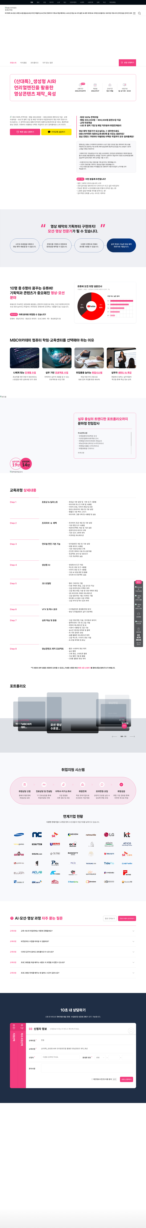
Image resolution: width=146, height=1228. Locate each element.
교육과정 (32, 1049)
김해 (98, 2)
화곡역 (51, 2)
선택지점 (32, 1041)
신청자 (31, 1058)
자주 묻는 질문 (48, 63)
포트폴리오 (101, 13)
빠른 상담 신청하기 (84, 668)
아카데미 (8, 13)
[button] (114, 736)
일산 (65, 2)
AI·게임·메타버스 (60, 13)
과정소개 (13, 63)
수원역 (82, 2)
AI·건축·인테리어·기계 (48, 13)
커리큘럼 (23, 63)
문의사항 (32, 1069)
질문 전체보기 (110, 918)
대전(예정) (112, 2)
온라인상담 (120, 13)
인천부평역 (73, 2)
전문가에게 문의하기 (127, 918)
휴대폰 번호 (87, 1058)
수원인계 (90, 2)
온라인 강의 (128, 13)
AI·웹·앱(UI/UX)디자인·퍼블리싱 (30, 13)
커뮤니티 (114, 13)
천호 (31, 2)
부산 (104, 2)
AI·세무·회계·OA (88, 13)
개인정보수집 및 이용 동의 (102, 1079)
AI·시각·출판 (78, 13)
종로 (38, 2)
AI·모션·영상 (70, 13)
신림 (44, 2)
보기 (114, 1079)
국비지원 (108, 13)
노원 (58, 2)
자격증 (96, 13)
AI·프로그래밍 (15, 13)
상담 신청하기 (126, 1079)
